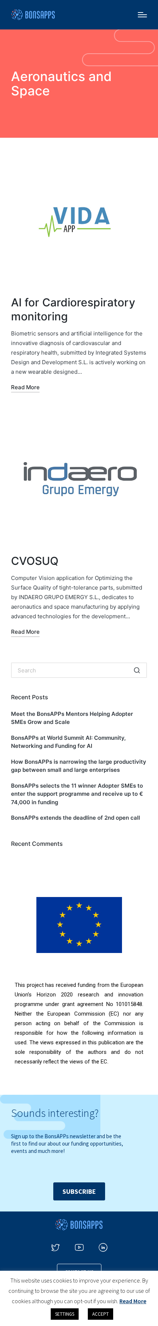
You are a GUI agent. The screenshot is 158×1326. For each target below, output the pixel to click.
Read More (132, 1301)
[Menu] (142, 14)
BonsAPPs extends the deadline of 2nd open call (75, 817)
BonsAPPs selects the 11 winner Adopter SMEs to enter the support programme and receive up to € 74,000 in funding (77, 794)
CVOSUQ (34, 560)
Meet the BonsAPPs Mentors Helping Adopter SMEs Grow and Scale (72, 718)
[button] (136, 670)
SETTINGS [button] (64, 1314)
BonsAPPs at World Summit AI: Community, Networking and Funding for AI (68, 742)
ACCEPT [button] (100, 1314)
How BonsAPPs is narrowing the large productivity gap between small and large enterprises (78, 766)
